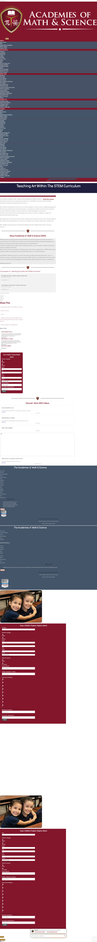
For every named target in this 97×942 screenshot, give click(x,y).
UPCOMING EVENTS (4, 104)
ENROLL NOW (3, 42)
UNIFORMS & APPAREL (4, 92)
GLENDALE (2, 57)
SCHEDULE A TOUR (4, 70)
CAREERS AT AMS (3, 105)
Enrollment (10, 499)
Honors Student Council (6, 331)
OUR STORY (2, 77)
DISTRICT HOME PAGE (5, 107)
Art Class (11, 318)
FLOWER (1, 56)
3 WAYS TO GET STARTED (5, 102)
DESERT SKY (2, 54)
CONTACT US (3, 99)
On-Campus (4, 664)
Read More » (4, 337)
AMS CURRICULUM (4, 84)
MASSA (1, 60)
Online (3, 661)
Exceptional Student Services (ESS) (7, 87)
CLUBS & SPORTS (3, 90)
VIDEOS (1, 166)
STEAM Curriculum (13, 319)
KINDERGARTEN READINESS (6, 45)
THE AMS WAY (3, 83)
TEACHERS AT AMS (4, 86)
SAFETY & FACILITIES (4, 89)
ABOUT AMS (3, 74)
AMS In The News (4, 96)
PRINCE (1, 68)
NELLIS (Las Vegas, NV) (5, 63)
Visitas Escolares (3, 141)
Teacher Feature (5, 324)
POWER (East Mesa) (4, 66)
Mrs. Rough (5, 319)
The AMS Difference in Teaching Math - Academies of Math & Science (13, 285)
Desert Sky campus (48, 199)
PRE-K (1, 43)
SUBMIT (4, 719)
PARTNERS (2, 75)
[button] (28, 296)
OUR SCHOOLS (4, 50)
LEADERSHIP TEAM (4, 95)
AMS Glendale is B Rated (7, 338)
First (2, 370)
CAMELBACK (2, 53)
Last (2, 374)
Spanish (3, 365)
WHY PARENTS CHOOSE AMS (6, 81)
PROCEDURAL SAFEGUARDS (6, 93)
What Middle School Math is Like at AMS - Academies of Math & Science (14, 275)
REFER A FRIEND (3, 46)
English (3, 362)
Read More (4, 412)
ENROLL (2, 40)
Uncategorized (13, 324)
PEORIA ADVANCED (4, 65)
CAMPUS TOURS (3, 117)
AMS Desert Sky (5, 318)
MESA (1, 62)
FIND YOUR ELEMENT (6, 346)
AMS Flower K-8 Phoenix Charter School (12, 458)
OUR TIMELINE (3, 78)
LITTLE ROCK (3, 59)
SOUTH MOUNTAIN (4, 69)
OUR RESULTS (3, 80)
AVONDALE (2, 51)
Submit (4, 391)
